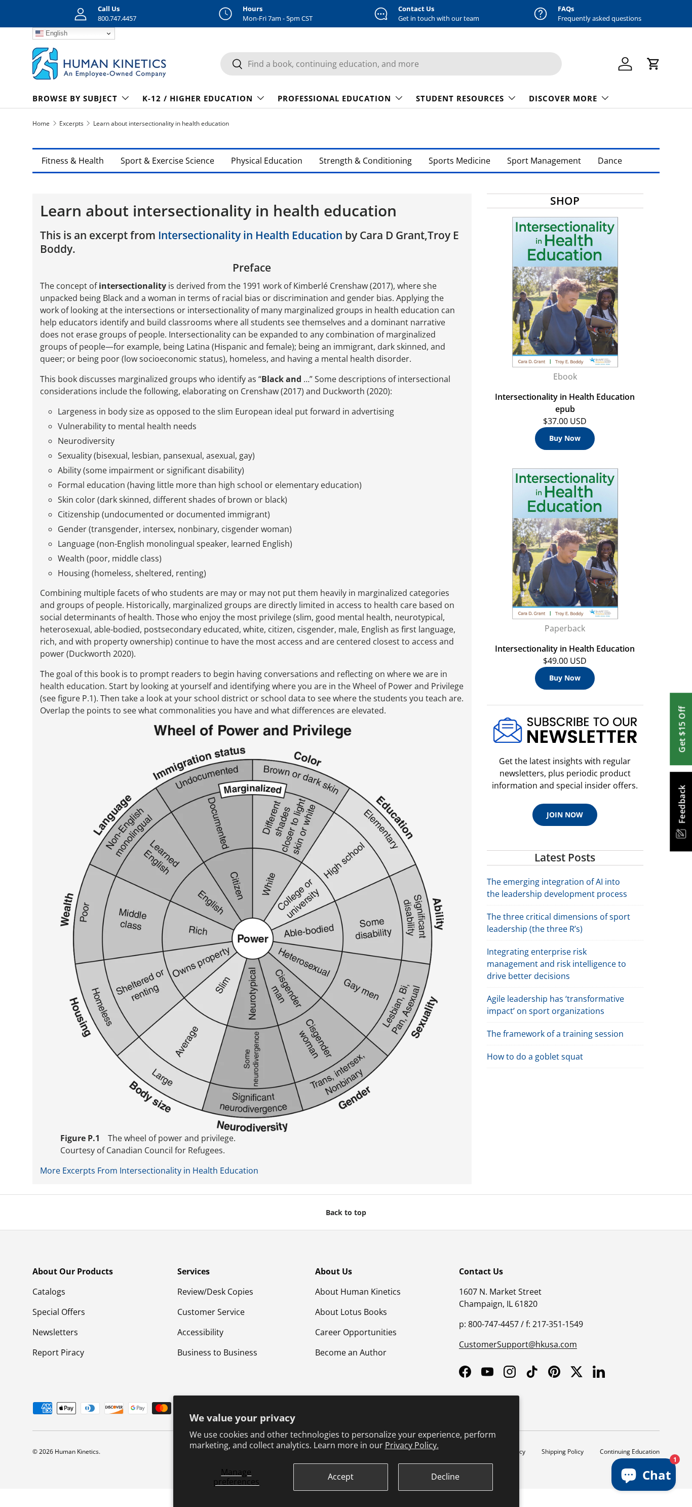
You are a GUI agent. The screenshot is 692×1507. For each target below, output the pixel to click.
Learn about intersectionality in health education (161, 123)
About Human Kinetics (358, 1291)
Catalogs (48, 1291)
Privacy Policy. (412, 1445)
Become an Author (351, 1352)
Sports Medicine (459, 160)
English (55, 33)
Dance (610, 160)
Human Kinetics (77, 1451)
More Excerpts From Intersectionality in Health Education (149, 1170)
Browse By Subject (75, 98)
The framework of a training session (555, 1033)
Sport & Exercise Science (167, 160)
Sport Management (544, 160)
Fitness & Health (73, 160)
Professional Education (334, 98)
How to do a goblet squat (535, 1056)
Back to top (346, 1212)
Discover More (563, 98)
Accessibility (200, 1332)
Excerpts (71, 123)
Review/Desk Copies (215, 1291)
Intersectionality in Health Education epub (565, 403)
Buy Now (565, 438)
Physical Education (266, 160)
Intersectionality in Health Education (250, 235)
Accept (341, 1476)
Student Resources (460, 98)
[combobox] (391, 64)
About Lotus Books (351, 1311)
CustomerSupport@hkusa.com (518, 1344)
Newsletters (55, 1332)
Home (41, 123)
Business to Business (217, 1352)
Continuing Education (630, 1451)
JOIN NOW (565, 814)
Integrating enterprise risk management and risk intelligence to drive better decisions (556, 964)
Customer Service (211, 1311)
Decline (445, 1476)
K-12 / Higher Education (197, 98)
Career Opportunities (356, 1332)
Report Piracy (58, 1352)
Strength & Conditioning (365, 160)
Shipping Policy (563, 1451)
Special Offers (58, 1311)
